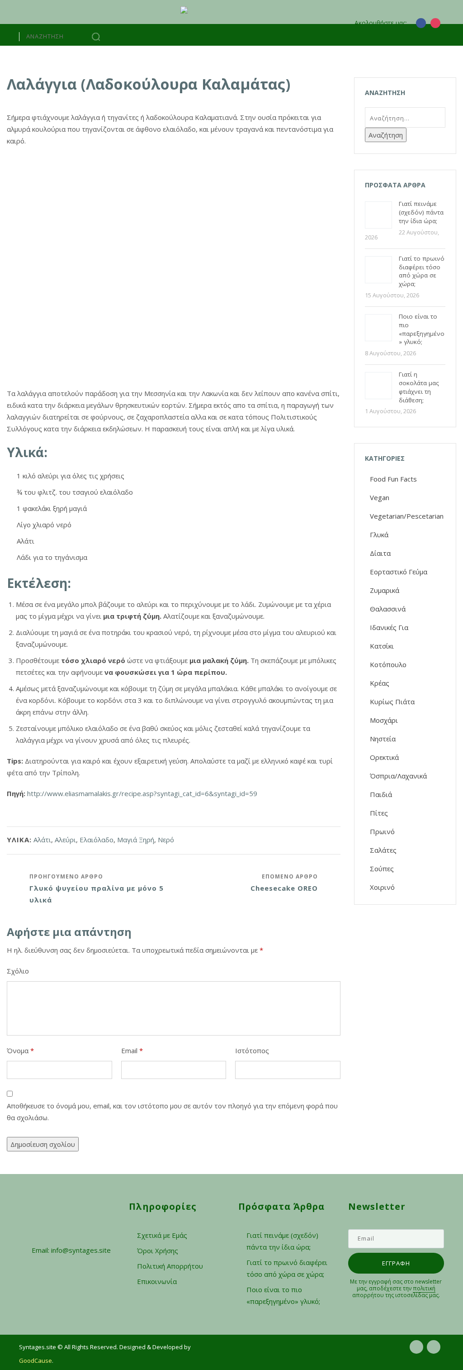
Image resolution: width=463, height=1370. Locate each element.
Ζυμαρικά (384, 590)
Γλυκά (379, 534)
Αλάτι (42, 839)
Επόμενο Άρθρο (284, 883)
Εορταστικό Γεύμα (398, 571)
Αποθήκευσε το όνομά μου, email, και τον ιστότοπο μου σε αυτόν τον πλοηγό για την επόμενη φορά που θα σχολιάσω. (172, 1111)
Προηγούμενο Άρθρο (96, 888)
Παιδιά (381, 794)
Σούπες (382, 868)
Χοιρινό (382, 887)
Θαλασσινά (388, 608)
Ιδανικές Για (389, 627)
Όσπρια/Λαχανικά (398, 775)
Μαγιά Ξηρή (135, 839)
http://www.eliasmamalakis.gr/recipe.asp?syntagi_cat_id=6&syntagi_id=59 (141, 793)
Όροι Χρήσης (157, 1250)
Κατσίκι (382, 645)
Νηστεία (383, 738)
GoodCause (35, 1360)
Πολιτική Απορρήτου (170, 1265)
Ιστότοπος (252, 1050)
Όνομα (20, 1050)
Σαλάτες (383, 849)
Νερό (166, 839)
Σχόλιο (18, 970)
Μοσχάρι (384, 720)
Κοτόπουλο (388, 664)
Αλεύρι (65, 839)
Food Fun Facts (393, 478)
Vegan (379, 497)
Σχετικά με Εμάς (162, 1235)
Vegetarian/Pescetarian (407, 515)
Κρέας (379, 682)
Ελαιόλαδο (96, 839)
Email (132, 1050)
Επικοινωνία (157, 1281)
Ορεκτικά (384, 757)
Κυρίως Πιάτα (392, 701)
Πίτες (379, 812)
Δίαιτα (380, 553)
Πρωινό (382, 831)
